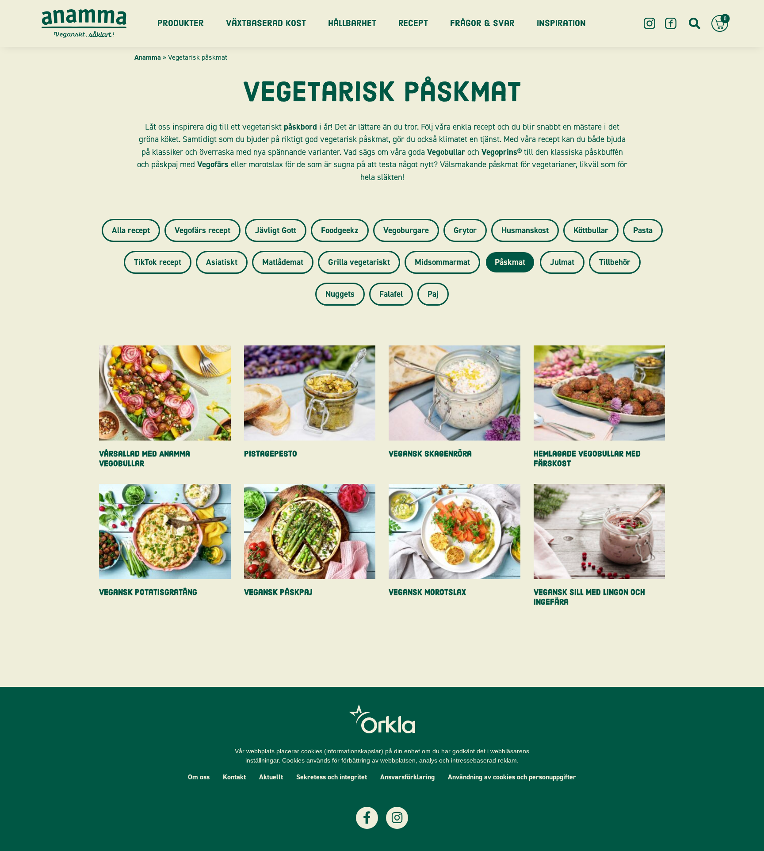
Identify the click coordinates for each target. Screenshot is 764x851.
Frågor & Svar (482, 23)
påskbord (300, 126)
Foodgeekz (340, 230)
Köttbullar (590, 230)
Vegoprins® (501, 151)
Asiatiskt (221, 262)
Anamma (147, 57)
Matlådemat (282, 262)
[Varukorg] (720, 23)
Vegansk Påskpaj (278, 592)
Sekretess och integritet (331, 777)
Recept (413, 23)
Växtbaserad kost (266, 23)
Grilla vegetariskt (359, 262)
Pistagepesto (270, 454)
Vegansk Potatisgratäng (148, 592)
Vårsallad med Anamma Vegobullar (144, 459)
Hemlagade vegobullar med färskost (587, 459)
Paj (433, 293)
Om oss (199, 777)
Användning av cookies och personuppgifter (512, 777)
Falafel (391, 293)
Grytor (465, 230)
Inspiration (561, 23)
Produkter (180, 23)
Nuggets (340, 293)
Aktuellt (271, 777)
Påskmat (510, 262)
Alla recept (131, 230)
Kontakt (234, 777)
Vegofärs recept (202, 230)
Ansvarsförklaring (407, 777)
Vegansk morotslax (427, 592)
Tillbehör (614, 262)
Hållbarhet (352, 23)
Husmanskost (525, 230)
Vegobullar (446, 151)
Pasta (643, 230)
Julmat (562, 262)
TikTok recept (157, 262)
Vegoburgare (406, 230)
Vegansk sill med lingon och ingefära (589, 597)
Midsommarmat (442, 262)
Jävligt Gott (275, 230)
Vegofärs (213, 164)
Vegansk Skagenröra (430, 454)
